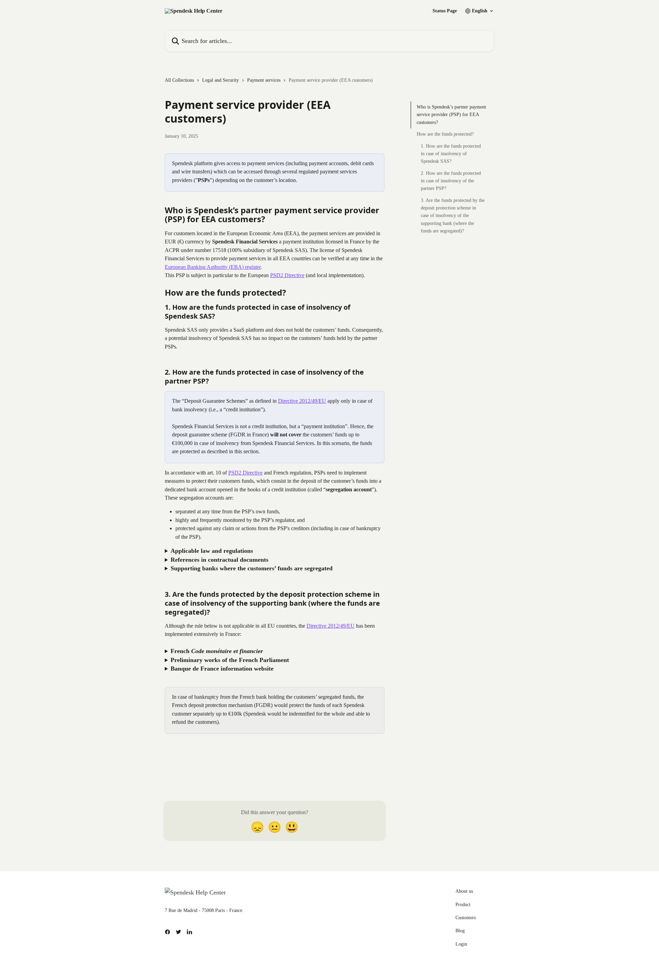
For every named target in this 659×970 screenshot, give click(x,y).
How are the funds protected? (445, 134)
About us (464, 891)
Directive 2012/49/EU (302, 401)
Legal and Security (220, 80)
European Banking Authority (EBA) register (213, 267)
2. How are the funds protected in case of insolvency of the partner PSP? (451, 181)
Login (461, 944)
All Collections (179, 80)
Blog (460, 930)
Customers (465, 917)
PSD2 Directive (287, 275)
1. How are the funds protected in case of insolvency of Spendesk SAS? (451, 153)
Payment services (263, 80)
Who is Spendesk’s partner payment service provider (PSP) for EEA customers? (451, 114)
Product (463, 904)
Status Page (444, 11)
